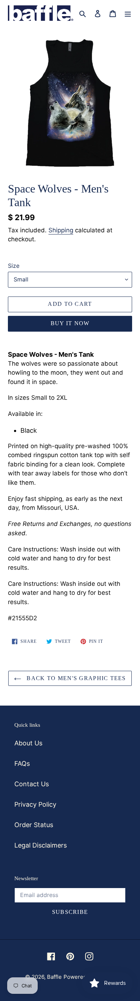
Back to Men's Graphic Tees (75, 678)
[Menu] (127, 13)
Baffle (54, 976)
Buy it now (70, 323)
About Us (28, 743)
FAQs (22, 763)
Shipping (60, 230)
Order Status (33, 825)
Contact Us (31, 784)
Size (13, 265)
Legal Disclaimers (40, 845)
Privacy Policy (35, 804)
